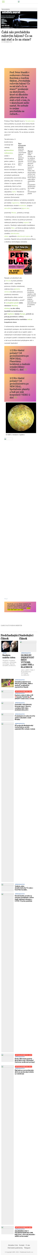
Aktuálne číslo (13, 1245)
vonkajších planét (12, 303)
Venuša (8, 281)
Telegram (27, 1248)
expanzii (26, 222)
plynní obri (25, 208)
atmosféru (7, 208)
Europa (22, 314)
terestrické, (22, 205)
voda (29, 319)
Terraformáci (29, 121)
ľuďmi (14, 192)
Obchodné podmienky (15, 1248)
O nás (28, 1245)
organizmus (16, 203)
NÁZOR (4, 653)
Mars (13, 228)
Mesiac (14, 212)
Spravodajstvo (6, 9)
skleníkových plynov (23, 236)
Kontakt (21, 1245)
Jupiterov (10, 314)
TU (25, 369)
